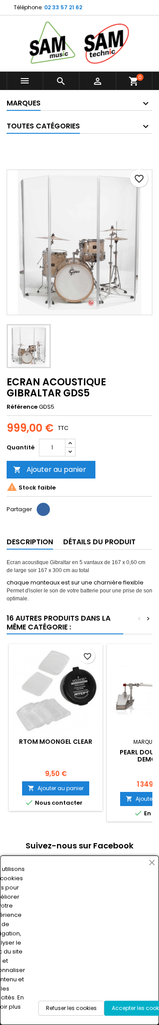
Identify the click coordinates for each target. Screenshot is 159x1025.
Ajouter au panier (49, 469)
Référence (22, 407)
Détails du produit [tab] (99, 542)
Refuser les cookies (71, 1008)
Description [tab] (30, 542)
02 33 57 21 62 (63, 7)
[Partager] (43, 509)
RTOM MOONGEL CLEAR (55, 741)
